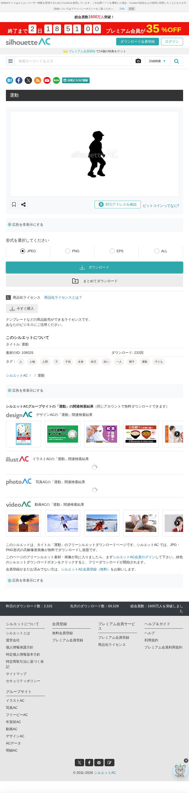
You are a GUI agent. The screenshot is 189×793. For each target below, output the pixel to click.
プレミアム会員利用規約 (163, 647)
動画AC (11, 729)
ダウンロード (99, 267)
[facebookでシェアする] (19, 80)
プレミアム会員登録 (67, 640)
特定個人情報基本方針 (23, 654)
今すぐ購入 (25, 308)
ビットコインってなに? (161, 206)
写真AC (11, 708)
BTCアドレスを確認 (121, 204)
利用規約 (151, 640)
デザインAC (15, 736)
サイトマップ (16, 674)
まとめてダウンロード (100, 281)
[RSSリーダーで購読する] (37, 80)
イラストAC (15, 700)
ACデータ (13, 743)
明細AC (11, 750)
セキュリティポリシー (23, 681)
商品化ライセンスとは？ (63, 297)
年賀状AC (13, 722)
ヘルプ (149, 633)
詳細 (122, 8)
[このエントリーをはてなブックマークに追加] (9, 80)
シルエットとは (18, 633)
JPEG (31, 251)
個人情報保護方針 (19, 647)
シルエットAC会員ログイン (134, 557)
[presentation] (12, 434)
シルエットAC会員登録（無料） (85, 569)
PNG (75, 251)
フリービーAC (17, 715)
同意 (131, 8)
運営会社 (13, 640)
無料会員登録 (62, 633)
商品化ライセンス (112, 645)
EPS (120, 251)
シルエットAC (17, 375)
